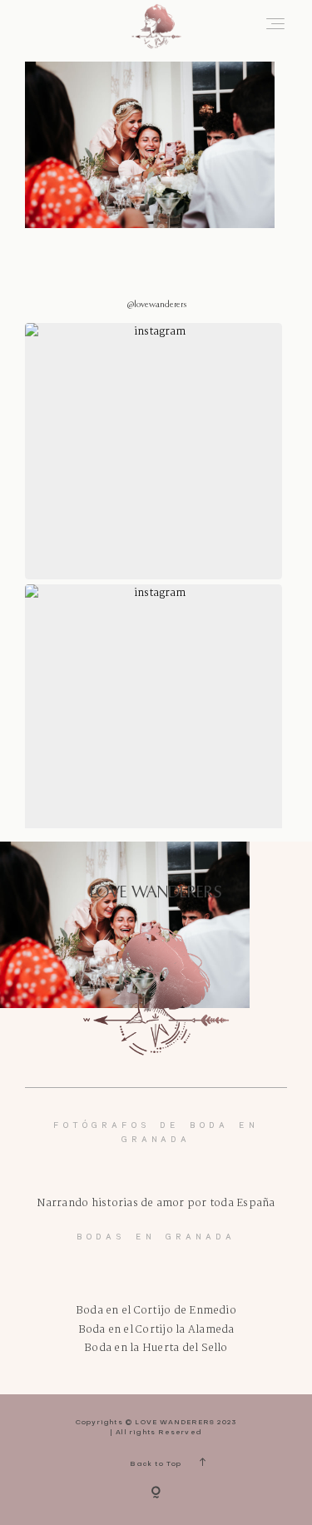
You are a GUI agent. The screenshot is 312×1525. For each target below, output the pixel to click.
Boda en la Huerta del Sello (155, 1348)
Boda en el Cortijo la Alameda (156, 1330)
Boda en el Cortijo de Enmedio (156, 1310)
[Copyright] (156, 1493)
